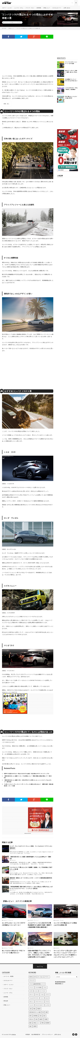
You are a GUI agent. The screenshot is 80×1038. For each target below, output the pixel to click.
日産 (40, 1015)
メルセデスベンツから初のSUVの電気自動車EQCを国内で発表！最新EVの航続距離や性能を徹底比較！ (39, 925)
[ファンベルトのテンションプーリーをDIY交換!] (60, 64)
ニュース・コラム (18, 7)
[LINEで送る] (46, 37)
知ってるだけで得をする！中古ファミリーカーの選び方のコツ (13, 952)
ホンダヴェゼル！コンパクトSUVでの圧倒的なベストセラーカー (13, 924)
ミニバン (31, 1005)
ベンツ (37, 920)
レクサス (48, 1005)
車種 (42, 1022)
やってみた (40, 976)
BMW (30, 976)
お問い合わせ (67, 7)
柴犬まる (31, 1019)
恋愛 (47, 1012)
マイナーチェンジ (39, 1001)
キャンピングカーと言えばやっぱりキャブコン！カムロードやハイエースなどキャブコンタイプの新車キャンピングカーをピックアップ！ (65, 954)
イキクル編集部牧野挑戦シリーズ (37, 984)
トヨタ (42, 994)
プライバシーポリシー (47, 1034)
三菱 (30, 1008)
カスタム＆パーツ (56, 7)
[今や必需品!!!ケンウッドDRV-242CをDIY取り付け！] (60, 82)
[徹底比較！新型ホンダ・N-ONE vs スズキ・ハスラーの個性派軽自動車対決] (5, 880)
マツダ (47, 1001)
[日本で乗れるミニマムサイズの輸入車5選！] (60, 99)
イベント (31, 987)
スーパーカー (42, 991)
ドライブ (47, 994)
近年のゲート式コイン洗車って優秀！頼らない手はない (71, 72)
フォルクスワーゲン (34, 998)
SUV (20, 22)
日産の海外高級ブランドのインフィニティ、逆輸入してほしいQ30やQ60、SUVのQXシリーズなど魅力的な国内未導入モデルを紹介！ (40, 954)
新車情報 (39, 7)
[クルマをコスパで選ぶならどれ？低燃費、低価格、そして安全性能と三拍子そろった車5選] (5, 869)
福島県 (40, 1019)
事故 (34, 1008)
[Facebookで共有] (8, 37)
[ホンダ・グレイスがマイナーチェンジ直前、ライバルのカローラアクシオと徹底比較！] (5, 848)
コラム (45, 987)
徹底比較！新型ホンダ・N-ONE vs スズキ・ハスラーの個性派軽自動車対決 (31, 878)
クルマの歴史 (38, 987)
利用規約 (28, 1034)
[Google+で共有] (34, 37)
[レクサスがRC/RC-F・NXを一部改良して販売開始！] (60, 90)
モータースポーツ (39, 1005)
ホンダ (11, 920)
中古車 (11, 948)
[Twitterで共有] (21, 37)
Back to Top (40, 966)
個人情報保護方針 (35, 1034)
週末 (30, 1026)
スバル (36, 991)
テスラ (37, 994)
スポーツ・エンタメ (7, 7)
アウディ (47, 976)
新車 (30, 1015)
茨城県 (46, 1019)
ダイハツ (31, 994)
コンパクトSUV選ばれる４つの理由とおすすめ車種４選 (65, 924)
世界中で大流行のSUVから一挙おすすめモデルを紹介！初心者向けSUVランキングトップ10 (26, 773)
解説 (30, 1022)
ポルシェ (31, 1001)
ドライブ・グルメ (29, 7)
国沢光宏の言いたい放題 (35, 1012)
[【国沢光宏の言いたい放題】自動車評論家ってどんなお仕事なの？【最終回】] (5, 859)
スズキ (30, 991)
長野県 (34, 1026)
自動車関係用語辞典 (60, 982)
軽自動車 (47, 1022)
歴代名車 (6, 1001)
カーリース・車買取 (8, 976)
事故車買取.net (59, 983)
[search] (77, 977)
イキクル (13, 1034)
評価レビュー (46, 7)
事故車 (38, 1008)
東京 (44, 1015)
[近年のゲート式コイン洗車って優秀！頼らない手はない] (60, 73)
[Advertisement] (27, 54)
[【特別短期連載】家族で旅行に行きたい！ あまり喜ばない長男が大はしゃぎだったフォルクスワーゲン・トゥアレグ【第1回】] (5, 889)
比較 (36, 1019)
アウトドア (32, 980)
